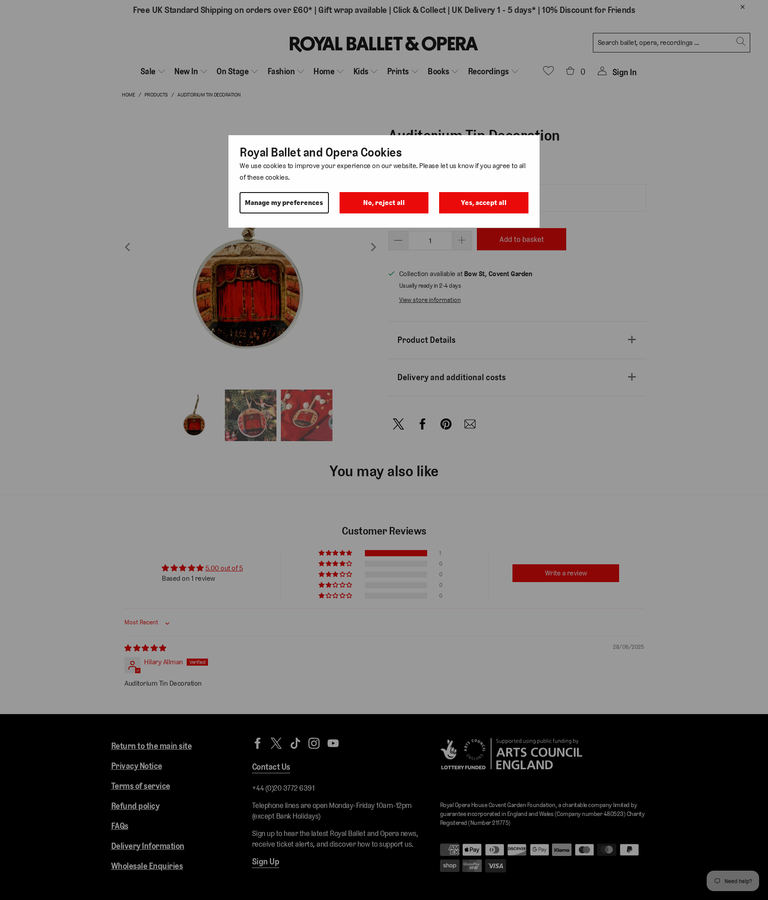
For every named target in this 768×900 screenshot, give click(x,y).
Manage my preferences (284, 202)
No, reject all (384, 202)
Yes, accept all (484, 202)
